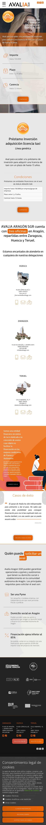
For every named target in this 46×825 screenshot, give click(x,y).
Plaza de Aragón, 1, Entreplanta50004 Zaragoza (8, 728)
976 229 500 (23, 348)
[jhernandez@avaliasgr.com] (23, 311)
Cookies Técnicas (12, 796)
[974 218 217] (16, 311)
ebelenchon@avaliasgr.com (23, 405)
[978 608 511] (16, 421)
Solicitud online (19, 741)
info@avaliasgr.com (23, 350)
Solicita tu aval (36, 741)
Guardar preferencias (23, 809)
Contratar (23, 99)
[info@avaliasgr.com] (23, 366)
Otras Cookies (10, 803)
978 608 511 (23, 403)
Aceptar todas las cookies (23, 820)
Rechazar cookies (23, 814)
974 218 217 (23, 293)
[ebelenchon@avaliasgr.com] (23, 421)
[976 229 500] (16, 366)
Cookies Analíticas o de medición (18, 799)
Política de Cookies (31, 790)
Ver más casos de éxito (23, 538)
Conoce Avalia (13, 484)
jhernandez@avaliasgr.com (23, 295)
